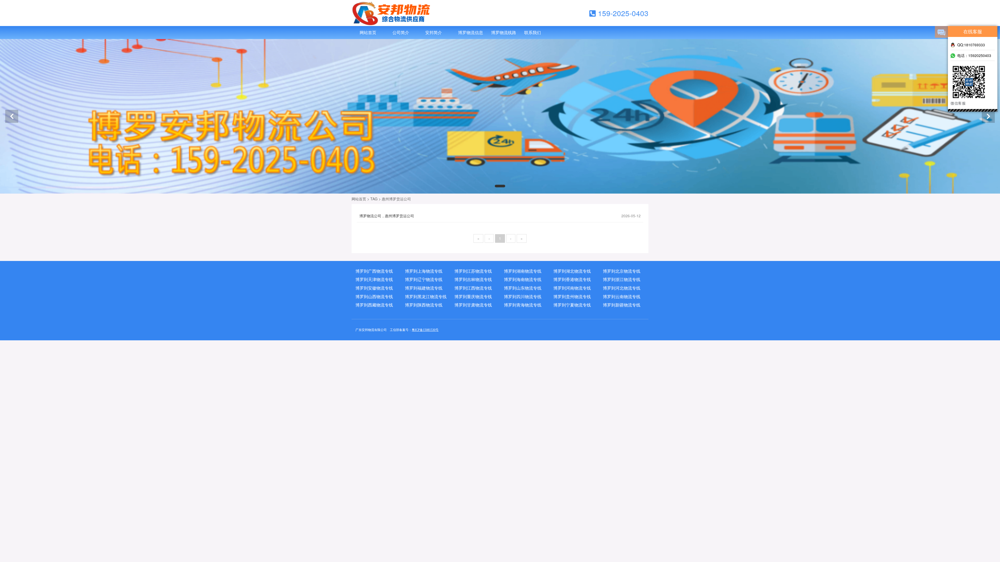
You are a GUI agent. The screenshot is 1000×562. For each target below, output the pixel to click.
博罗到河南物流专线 (572, 288)
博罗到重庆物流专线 (473, 296)
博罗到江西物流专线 (473, 288)
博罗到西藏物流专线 (374, 305)
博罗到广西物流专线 (374, 271)
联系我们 (532, 32)
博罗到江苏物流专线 (473, 271)
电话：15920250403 (974, 55)
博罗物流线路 (503, 32)
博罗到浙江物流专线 (621, 279)
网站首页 (368, 32)
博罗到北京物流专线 (621, 271)
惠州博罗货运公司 (396, 198)
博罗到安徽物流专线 (374, 288)
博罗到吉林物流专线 (473, 279)
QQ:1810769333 (971, 44)
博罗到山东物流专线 (522, 288)
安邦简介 (433, 32)
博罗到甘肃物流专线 (473, 305)
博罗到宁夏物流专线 (572, 305)
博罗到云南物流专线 (621, 296)
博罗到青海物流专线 (522, 305)
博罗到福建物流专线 (423, 288)
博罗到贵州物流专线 (572, 296)
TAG (374, 198)
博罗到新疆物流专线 (621, 305)
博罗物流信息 (470, 32)
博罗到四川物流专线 (522, 296)
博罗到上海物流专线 (423, 271)
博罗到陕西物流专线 (423, 305)
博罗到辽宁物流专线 (423, 279)
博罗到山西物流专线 (374, 296)
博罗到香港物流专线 (572, 279)
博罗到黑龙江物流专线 (426, 296)
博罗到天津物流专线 (374, 279)
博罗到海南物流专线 (522, 279)
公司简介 (400, 32)
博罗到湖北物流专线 (572, 271)
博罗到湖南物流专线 (522, 271)
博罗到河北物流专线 (621, 288)
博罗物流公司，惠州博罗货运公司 (500, 215)
